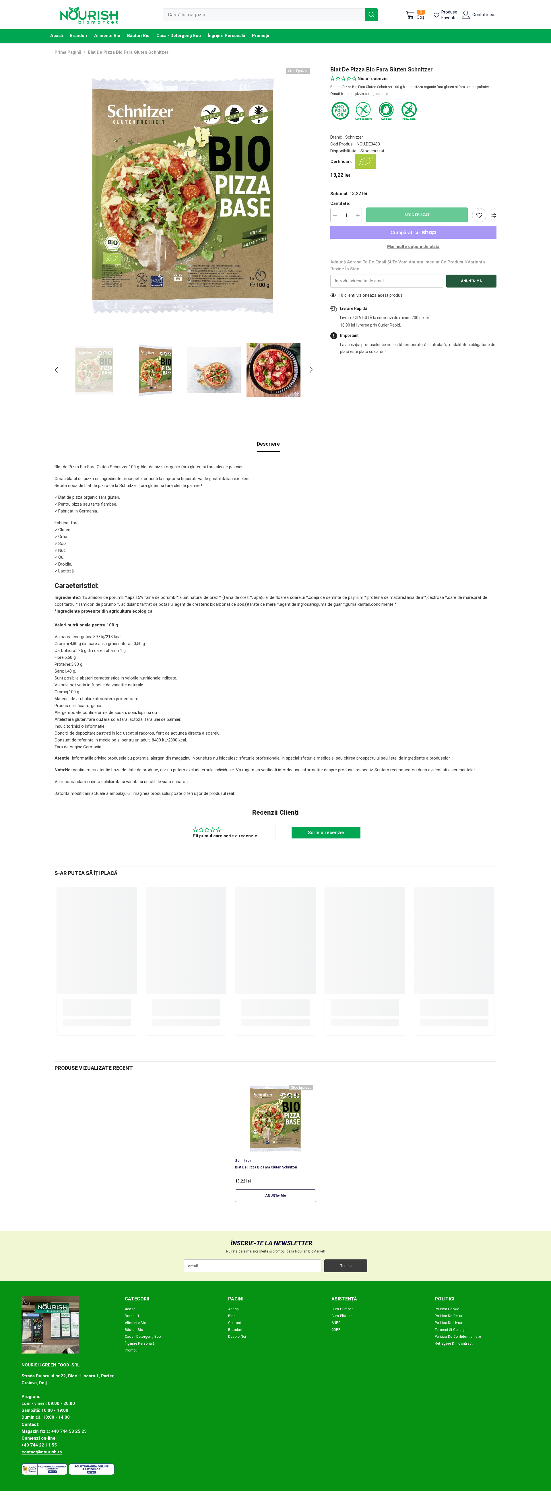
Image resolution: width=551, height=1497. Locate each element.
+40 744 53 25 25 (69, 1431)
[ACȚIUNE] (491, 215)
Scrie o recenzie (326, 832)
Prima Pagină (68, 52)
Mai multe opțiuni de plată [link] (413, 246)
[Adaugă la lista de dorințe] (479, 215)
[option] (184, 194)
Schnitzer (354, 137)
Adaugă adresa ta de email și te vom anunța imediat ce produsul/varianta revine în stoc (407, 265)
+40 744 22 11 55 (39, 1445)
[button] (56, 370)
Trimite (346, 1266)
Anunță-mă (471, 281)
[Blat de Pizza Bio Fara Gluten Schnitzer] (275, 1118)
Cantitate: (340, 203)
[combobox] (264, 14)
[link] (97, 1011)
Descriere (268, 444)
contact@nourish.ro (42, 1452)
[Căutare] (270, 14)
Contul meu (483, 15)
